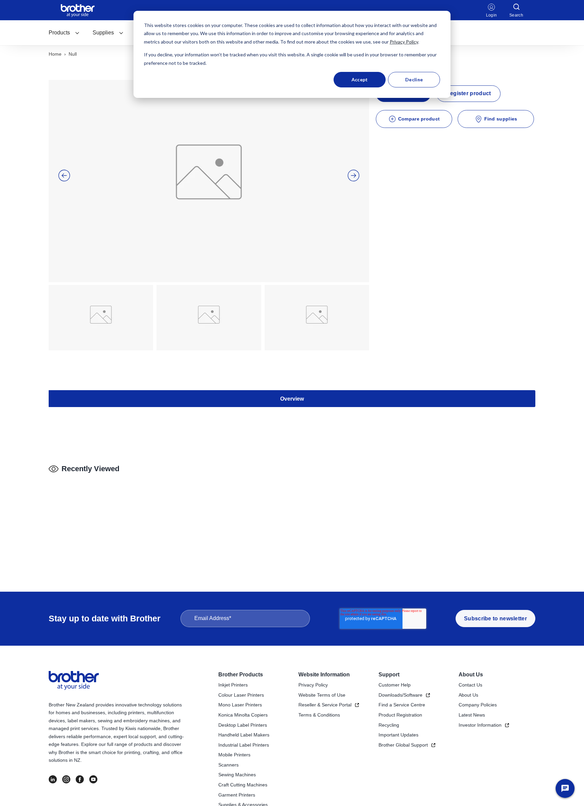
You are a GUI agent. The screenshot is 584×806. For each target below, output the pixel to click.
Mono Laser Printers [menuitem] (240, 704)
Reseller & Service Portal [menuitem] (324, 704)
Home (55, 54)
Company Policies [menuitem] (478, 704)
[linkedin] (53, 779)
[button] (64, 175)
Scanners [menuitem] (228, 765)
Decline (414, 79)
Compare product (419, 119)
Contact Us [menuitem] (470, 685)
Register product (468, 93)
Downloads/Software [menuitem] (400, 695)
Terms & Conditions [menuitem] (319, 715)
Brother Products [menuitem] (240, 674)
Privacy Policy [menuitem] (313, 685)
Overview (292, 399)
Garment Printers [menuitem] (236, 795)
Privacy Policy (404, 42)
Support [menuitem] (389, 674)
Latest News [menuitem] (472, 715)
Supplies (103, 32)
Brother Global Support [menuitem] (403, 745)
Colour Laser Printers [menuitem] (241, 695)
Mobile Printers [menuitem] (234, 754)
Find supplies (500, 119)
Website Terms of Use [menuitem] (321, 695)
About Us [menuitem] (471, 674)
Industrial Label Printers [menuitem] (243, 745)
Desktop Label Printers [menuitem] (242, 725)
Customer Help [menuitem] (395, 685)
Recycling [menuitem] (389, 725)
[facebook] (80, 779)
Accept (359, 79)
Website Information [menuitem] (324, 674)
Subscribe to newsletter (495, 618)
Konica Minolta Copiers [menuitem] (243, 715)
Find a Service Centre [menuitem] (402, 704)
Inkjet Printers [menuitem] (233, 685)
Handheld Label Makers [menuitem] (243, 734)
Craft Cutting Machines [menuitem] (242, 784)
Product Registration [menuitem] (400, 715)
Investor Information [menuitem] (480, 725)
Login (491, 15)
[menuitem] (64, 32)
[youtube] (93, 779)
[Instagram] (66, 779)
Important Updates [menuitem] (398, 734)
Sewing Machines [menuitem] (237, 774)
